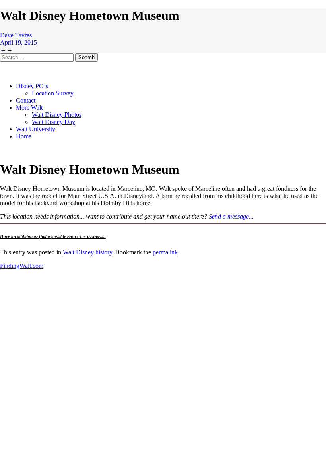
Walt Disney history (87, 252)
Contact (25, 100)
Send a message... (231, 216)
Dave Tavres (16, 35)
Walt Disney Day (53, 121)
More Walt (29, 107)
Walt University (35, 129)
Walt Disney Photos (57, 114)
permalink (165, 252)
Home (23, 136)
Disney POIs (32, 86)
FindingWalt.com (21, 265)
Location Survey (53, 93)
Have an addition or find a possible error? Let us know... (53, 236)
